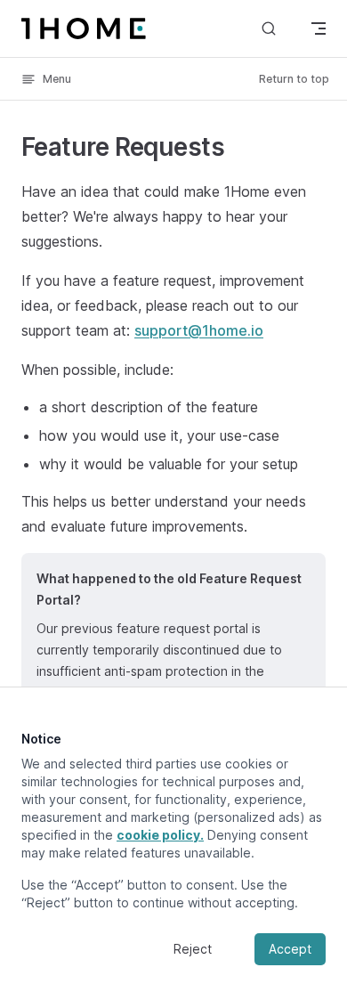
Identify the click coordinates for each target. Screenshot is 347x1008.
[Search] (268, 28)
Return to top (294, 78)
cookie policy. (160, 834)
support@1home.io (198, 330)
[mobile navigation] (318, 28)
